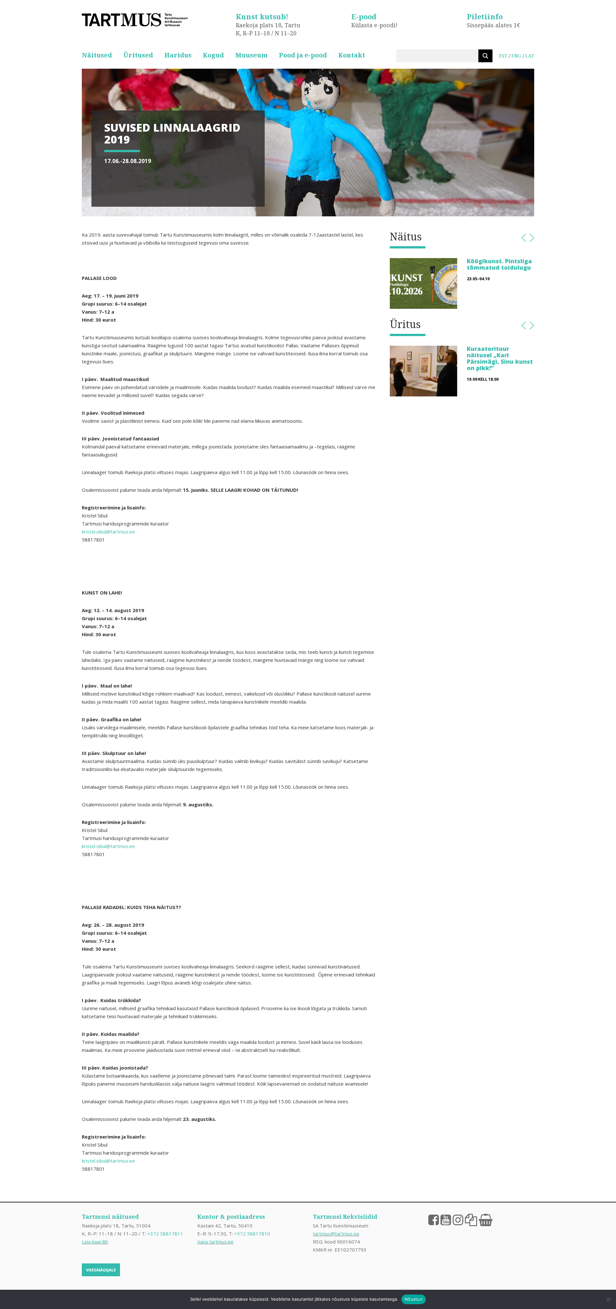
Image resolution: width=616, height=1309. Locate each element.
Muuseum (251, 55)
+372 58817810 (252, 1233)
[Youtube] (446, 1219)
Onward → (531, 238)
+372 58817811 (165, 1233)
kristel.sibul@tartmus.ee (108, 531)
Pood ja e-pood (303, 55)
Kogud (213, 55)
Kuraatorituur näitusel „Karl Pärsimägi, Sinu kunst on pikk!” (500, 358)
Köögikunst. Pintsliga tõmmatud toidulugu (499, 264)
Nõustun (414, 1299)
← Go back (523, 238)
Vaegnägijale (101, 1270)
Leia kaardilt (95, 1241)
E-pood (363, 16)
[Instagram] (458, 1219)
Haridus (178, 55)
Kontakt (351, 55)
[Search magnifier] (485, 55)
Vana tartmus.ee (215, 1241)
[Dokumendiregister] (471, 1219)
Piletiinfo (485, 16)
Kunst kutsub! (262, 16)
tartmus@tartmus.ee (336, 1233)
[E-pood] (485, 1219)
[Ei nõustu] (608, 1299)
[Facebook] (433, 1219)
